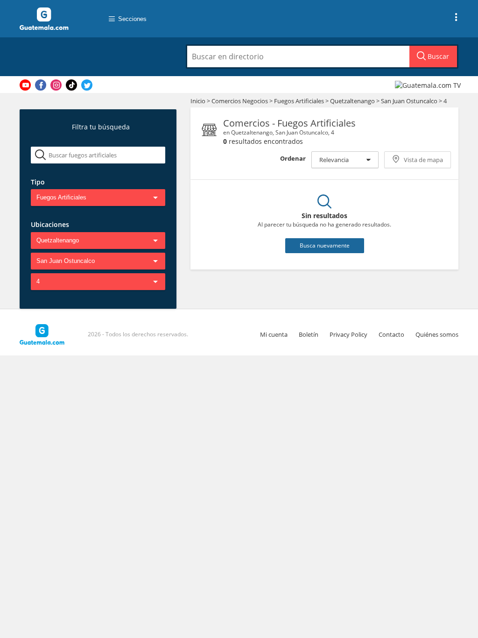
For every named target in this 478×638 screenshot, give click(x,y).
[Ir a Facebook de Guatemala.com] (40, 85)
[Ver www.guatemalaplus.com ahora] (429, 85)
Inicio (197, 101)
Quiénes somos (436, 334)
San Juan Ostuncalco (409, 101)
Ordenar (293, 158)
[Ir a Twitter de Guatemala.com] (86, 85)
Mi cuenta (274, 334)
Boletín (308, 334)
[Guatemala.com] (55, 18)
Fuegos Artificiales (299, 101)
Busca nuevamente (325, 245)
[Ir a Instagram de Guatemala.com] (56, 85)
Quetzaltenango (352, 101)
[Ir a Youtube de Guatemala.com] (25, 85)
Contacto (391, 334)
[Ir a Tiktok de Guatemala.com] (71, 85)
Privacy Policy (348, 334)
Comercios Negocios (240, 101)
